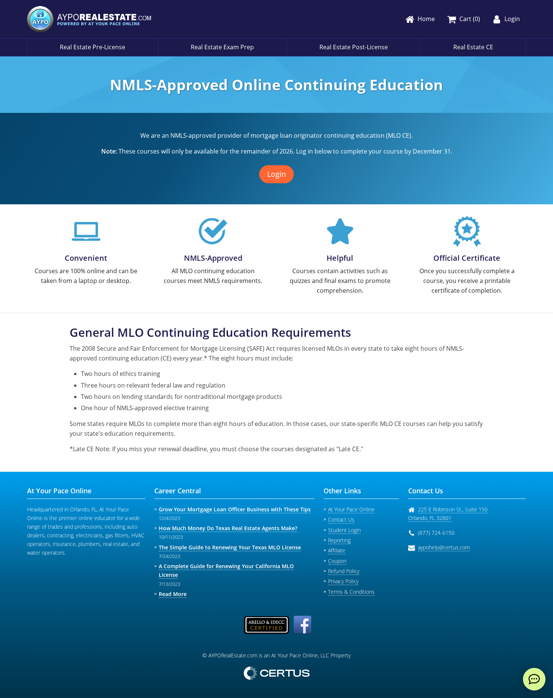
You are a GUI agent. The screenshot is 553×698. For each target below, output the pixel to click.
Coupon (337, 560)
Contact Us (341, 519)
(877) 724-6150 (436, 532)
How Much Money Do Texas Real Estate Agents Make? (228, 528)
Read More (173, 594)
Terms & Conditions (351, 591)
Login (276, 174)
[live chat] (534, 679)
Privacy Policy (343, 581)
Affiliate (336, 550)
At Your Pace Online (351, 509)
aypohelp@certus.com (444, 547)
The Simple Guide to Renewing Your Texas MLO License (230, 547)
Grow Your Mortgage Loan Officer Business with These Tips (235, 509)
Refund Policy (343, 571)
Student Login (344, 530)
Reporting (339, 540)
